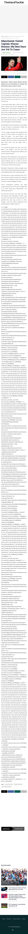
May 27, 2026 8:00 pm (6, 883)
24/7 (22, 828)
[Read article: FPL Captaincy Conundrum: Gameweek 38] (4, 906)
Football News (18, 828)
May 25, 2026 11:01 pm (13, 901)
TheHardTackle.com (15, 926)
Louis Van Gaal (9, 784)
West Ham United (6, 786)
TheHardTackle (14, 2)
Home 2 (6, 36)
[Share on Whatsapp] (18, 77)
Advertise (9, 919)
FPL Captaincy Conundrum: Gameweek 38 (17, 905)
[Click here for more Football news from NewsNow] (7, 829)
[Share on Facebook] (11, 77)
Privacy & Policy (16, 919)
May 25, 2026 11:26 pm (13, 891)
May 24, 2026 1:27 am (13, 907)
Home (2, 36)
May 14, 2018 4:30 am (18, 52)
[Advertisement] (14, 19)
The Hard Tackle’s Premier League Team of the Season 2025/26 (12, 881)
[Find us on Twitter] (12, 930)
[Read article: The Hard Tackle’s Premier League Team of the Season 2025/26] (14, 877)
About (3, 919)
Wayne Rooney (18, 784)
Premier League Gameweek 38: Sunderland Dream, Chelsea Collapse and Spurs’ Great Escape (17, 897)
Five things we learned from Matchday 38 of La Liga (17, 888)
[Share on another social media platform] (24, 77)
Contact (23, 919)
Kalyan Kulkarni (7, 52)
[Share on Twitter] (4, 77)
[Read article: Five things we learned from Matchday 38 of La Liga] (4, 889)
